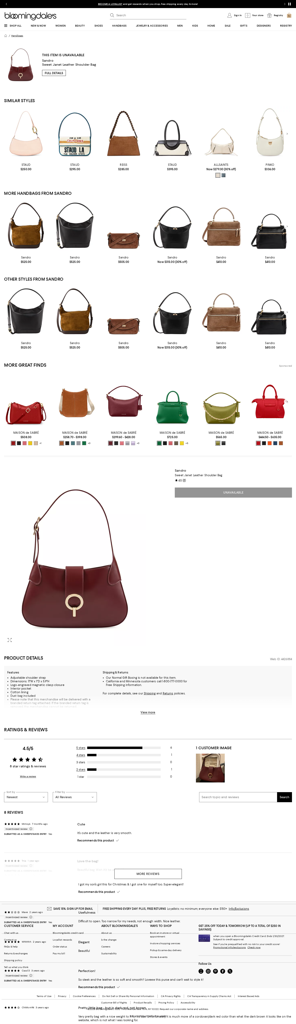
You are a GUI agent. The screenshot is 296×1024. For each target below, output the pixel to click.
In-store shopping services (165, 943)
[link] (26, 167)
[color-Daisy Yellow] (30, 443)
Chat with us (11, 933)
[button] (75, 557)
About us (106, 933)
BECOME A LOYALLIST (110, 4)
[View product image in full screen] (9, 640)
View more (148, 712)
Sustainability (109, 953)
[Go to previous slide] (6, 4)
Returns (168, 693)
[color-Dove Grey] (79, 443)
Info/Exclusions (239, 908)
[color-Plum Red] (111, 443)
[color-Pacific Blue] (275, 443)
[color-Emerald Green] (84, 443)
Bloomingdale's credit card (68, 933)
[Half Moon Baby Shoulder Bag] (270, 133)
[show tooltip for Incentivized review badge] (30, 829)
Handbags (17, 35)
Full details (54, 73)
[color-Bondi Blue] (73, 443)
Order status (60, 946)
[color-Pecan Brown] (62, 443)
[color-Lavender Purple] (133, 443)
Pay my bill (59, 953)
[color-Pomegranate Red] (258, 443)
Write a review (28, 776)
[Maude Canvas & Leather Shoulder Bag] (172, 133)
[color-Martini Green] (218, 443)
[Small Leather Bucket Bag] (172, 226)
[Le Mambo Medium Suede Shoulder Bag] (124, 226)
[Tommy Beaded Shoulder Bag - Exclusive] (75, 133)
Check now (254, 947)
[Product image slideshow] (75, 557)
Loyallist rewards (62, 939)
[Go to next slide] (284, 4)
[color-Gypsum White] (218, 175)
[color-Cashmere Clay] (176, 443)
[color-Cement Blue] (223, 175)
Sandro (47, 60)
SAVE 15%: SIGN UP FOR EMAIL (73, 908)
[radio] (217, 175)
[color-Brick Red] (13, 443)
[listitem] (148, 4)
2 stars (80, 769)
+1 (40, 443)
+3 (89, 443)
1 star (81, 776)
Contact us (10, 939)
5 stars (80, 747)
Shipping (150, 693)
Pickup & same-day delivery (166, 950)
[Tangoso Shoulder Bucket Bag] (26, 226)
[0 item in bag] (289, 15)
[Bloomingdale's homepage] (5, 35)
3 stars (80, 762)
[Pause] (289, 4)
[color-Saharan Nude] (36, 443)
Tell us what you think (16, 967)
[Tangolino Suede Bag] (221, 226)
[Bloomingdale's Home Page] (30, 16)
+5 (186, 443)
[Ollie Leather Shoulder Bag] (26, 133)
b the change (108, 939)
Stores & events (159, 957)
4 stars (81, 755)
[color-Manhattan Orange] (270, 443)
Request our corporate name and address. (184, 1009)
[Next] (287, 134)
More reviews (148, 874)
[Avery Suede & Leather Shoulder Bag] (124, 133)
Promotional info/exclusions (229, 947)
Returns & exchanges (16, 953)
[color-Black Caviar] (19, 443)
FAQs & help (11, 946)
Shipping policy (13, 960)
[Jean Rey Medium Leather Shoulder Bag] (221, 133)
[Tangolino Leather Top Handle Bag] (270, 226)
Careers (105, 946)
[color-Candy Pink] (25, 443)
